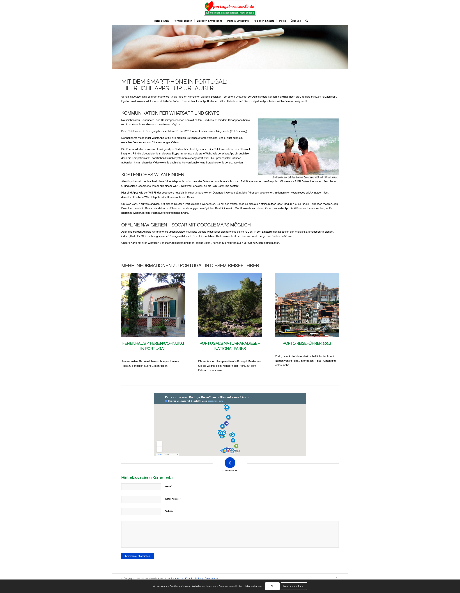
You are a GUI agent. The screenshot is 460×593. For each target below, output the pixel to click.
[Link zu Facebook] (336, 578)
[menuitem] (161, 20)
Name (168, 486)
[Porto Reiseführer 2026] (307, 305)
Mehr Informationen (293, 586)
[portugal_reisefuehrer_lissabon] (230, 8)
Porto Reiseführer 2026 (307, 343)
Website (169, 511)
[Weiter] (333, 311)
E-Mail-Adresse (173, 498)
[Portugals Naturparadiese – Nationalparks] (230, 305)
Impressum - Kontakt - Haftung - (188, 578)
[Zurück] (126, 311)
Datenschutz (211, 578)
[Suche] (305, 20)
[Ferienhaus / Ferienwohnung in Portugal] (153, 305)
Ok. (272, 586)
